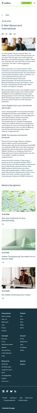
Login (21, 344)
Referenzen (5, 322)
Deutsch (22, 364)
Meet (21, 322)
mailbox (6, 3)
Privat (3, 341)
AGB (21, 398)
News (5, 15)
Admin (22, 328)
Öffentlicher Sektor (7, 344)
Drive (21, 319)
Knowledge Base (6, 375)
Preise (22, 339)
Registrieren (23, 341)
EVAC (3, 356)
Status (22, 350)
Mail (21, 316)
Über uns (4, 319)
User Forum (5, 381)
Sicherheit (5, 364)
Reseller (4, 347)
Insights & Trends (7, 370)
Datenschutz (29, 398)
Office (22, 325)
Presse (4, 328)
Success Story (6, 350)
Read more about (18, 226)
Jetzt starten (26, 3)
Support (4, 378)
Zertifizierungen (6, 367)
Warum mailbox (6, 316)
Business (4, 339)
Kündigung (23, 347)
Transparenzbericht (9, 400)
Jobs (3, 325)
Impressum (13, 398)
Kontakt (4, 331)
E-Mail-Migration (7, 353)
